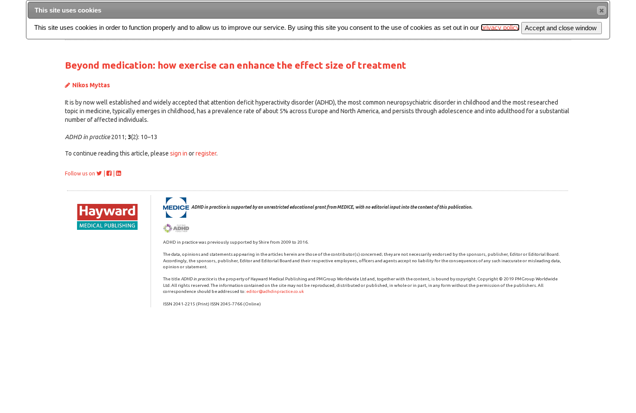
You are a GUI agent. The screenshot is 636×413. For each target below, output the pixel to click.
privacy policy (500, 27)
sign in (178, 153)
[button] (601, 10)
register (206, 153)
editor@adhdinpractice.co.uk (275, 291)
